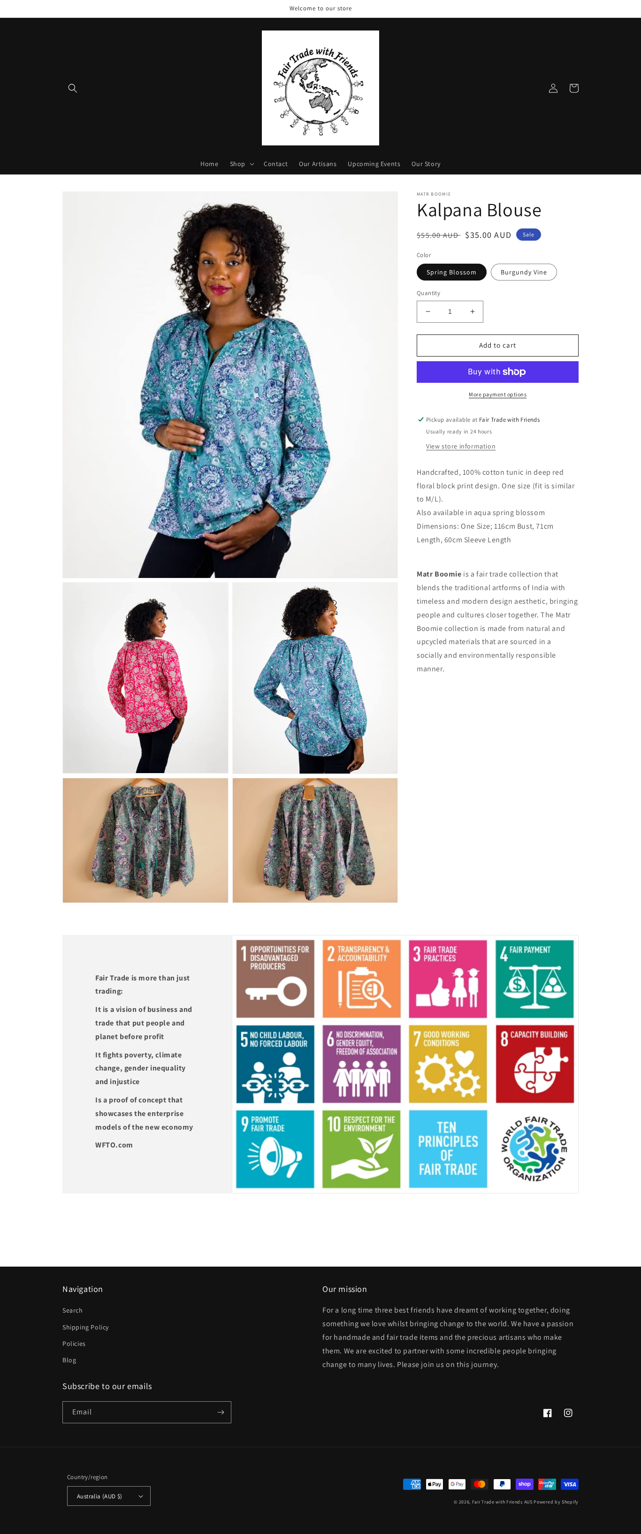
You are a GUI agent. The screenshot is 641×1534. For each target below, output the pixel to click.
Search (72, 1310)
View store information (461, 445)
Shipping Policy (85, 1327)
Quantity (428, 293)
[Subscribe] (220, 1412)
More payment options (498, 394)
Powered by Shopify (556, 1502)
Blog (69, 1360)
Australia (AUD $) (99, 1496)
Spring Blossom (452, 272)
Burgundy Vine (524, 272)
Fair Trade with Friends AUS (502, 1502)
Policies (74, 1343)
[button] (72, 88)
